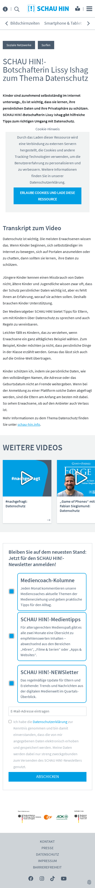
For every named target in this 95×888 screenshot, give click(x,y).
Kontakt (47, 841)
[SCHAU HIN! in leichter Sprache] (77, 9)
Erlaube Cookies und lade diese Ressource (47, 195)
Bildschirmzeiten (25, 23)
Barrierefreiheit (47, 867)
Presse (47, 848)
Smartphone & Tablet (63, 23)
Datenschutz (47, 854)
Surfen (46, 45)
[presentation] (6, 23)
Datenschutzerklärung (50, 722)
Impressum (47, 861)
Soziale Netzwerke (18, 45)
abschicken (47, 776)
